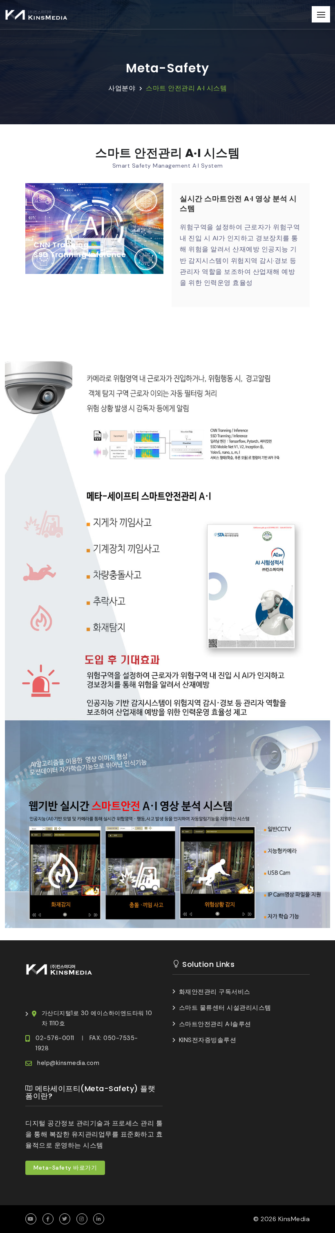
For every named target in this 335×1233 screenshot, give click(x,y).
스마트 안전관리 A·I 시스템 (186, 88)
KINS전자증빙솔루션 (207, 1040)
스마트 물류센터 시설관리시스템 (225, 1008)
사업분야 (121, 88)
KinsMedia (294, 1219)
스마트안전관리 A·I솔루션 (215, 1024)
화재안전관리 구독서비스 (214, 992)
